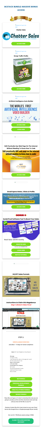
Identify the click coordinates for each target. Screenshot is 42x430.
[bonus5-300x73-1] (21, 185)
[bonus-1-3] (21, 26)
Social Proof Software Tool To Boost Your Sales (21, 219)
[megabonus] (21, 267)
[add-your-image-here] (21, 36)
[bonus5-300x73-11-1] (21, 215)
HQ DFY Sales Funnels (21, 274)
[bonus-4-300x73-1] (21, 140)
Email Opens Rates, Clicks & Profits (21, 192)
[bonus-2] (21, 52)
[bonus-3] (21, 97)
